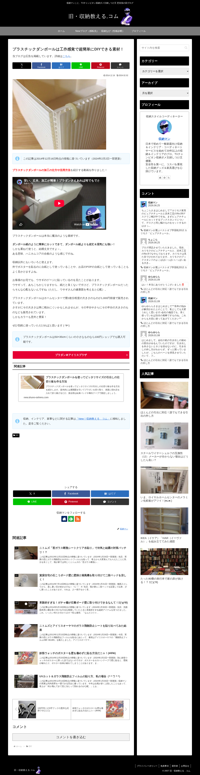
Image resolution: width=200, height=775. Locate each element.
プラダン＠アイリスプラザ (71, 354)
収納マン (164, 138)
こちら (66, 56)
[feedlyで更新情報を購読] (71, 519)
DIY (17, 435)
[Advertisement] (71, 460)
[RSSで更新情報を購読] (78, 519)
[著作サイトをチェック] (64, 519)
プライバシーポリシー (147, 766)
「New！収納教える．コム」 (93, 418)
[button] (186, 47)
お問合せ (185, 766)
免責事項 (164, 766)
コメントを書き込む (71, 737)
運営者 (175, 766)
